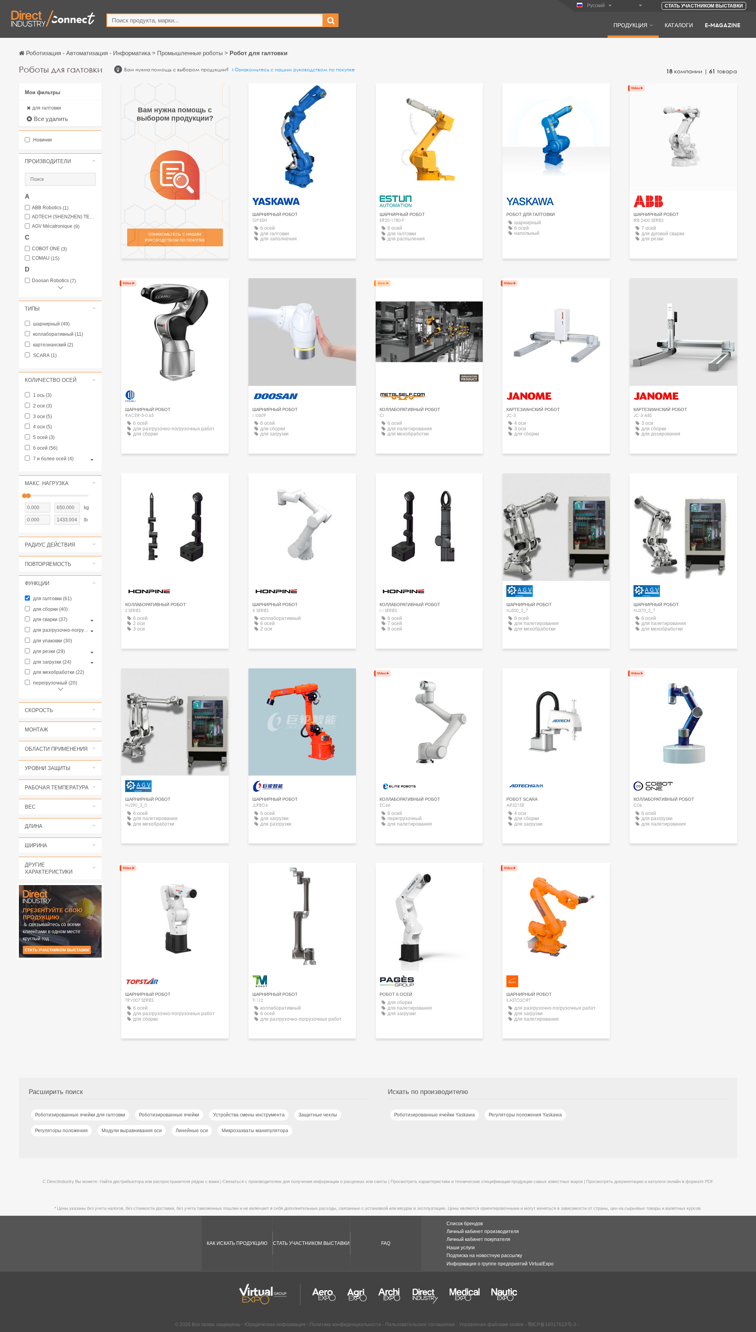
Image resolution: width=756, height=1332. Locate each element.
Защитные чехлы (317, 1115)
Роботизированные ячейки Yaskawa (434, 1115)
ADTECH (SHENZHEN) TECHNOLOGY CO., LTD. (64, 217)
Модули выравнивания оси (132, 1130)
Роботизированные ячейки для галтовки (80, 1115)
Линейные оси (192, 1130)
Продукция (630, 24)
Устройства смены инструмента (249, 1115)
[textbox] (214, 20)
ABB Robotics (50, 208)
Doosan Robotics (54, 281)
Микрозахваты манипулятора (255, 1130)
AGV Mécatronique (56, 226)
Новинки (42, 140)
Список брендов (465, 1223)
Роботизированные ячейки (169, 1115)
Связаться (429, 96)
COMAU (45, 258)
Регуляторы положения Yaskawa (525, 1115)
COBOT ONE (49, 249)
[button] (60, 161)
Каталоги (679, 24)
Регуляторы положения (61, 1130)
